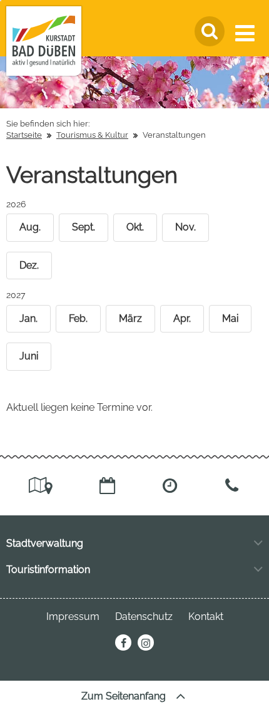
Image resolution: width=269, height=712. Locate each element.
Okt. (135, 227)
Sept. (83, 227)
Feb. (78, 318)
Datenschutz (144, 616)
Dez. (29, 265)
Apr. (182, 318)
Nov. (185, 227)
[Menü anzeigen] (247, 33)
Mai (230, 318)
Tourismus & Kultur (92, 135)
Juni (28, 356)
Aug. (30, 227)
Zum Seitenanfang (124, 696)
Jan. (28, 318)
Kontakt (205, 616)
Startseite (24, 135)
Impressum (72, 616)
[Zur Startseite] (43, 41)
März (130, 318)
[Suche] (210, 31)
